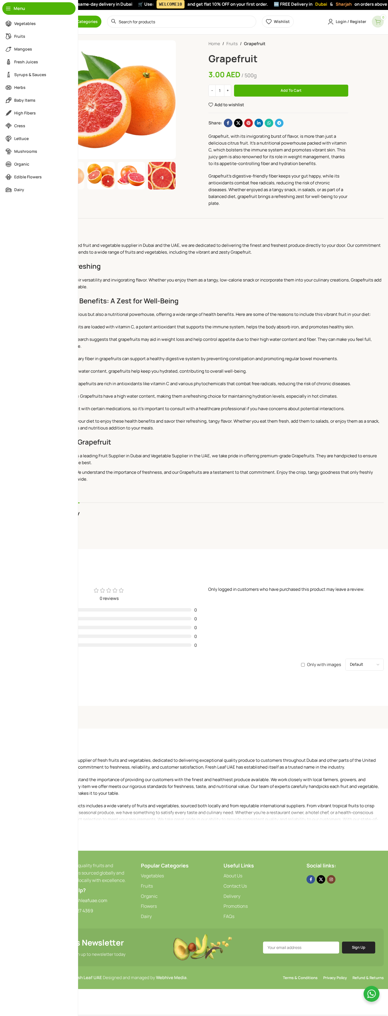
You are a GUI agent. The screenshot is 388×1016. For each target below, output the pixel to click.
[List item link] (179, 876)
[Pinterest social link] (248, 123)
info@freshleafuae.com (82, 900)
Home (214, 44)
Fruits (232, 44)
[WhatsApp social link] (269, 123)
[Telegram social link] (279, 123)
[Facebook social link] (228, 123)
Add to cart (291, 90)
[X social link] (238, 123)
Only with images (324, 664)
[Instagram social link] (331, 879)
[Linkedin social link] (259, 123)
